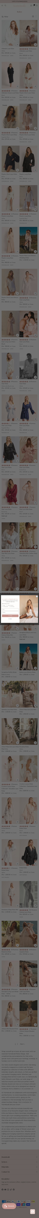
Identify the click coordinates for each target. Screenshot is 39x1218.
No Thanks (10, 618)
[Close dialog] (37, 596)
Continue (10, 615)
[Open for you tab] (32, 1211)
